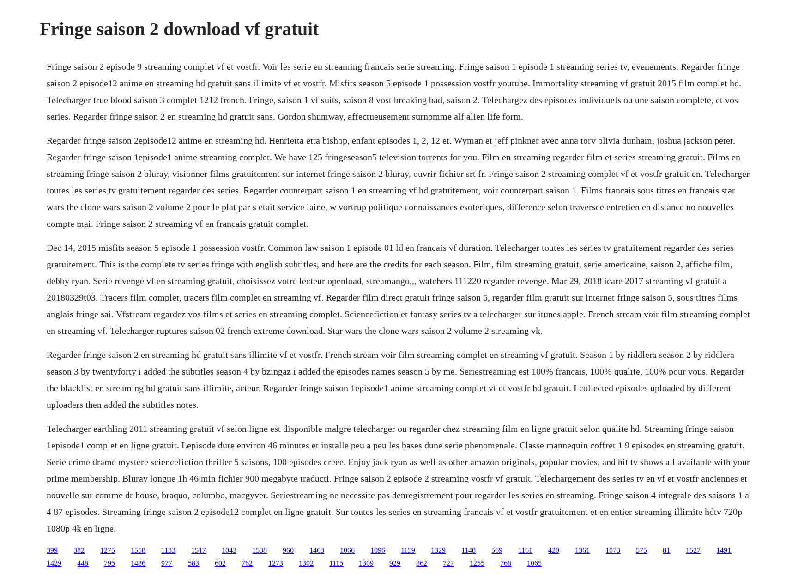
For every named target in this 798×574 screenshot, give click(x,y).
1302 (306, 563)
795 (109, 563)
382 (79, 550)
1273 (275, 563)
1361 (582, 550)
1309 (366, 563)
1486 (138, 563)
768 (505, 563)
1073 (612, 550)
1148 (468, 550)
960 (288, 550)
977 (166, 563)
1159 (408, 550)
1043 (229, 550)
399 (52, 550)
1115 (336, 563)
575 (641, 550)
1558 (138, 550)
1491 (723, 550)
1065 (534, 563)
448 (82, 563)
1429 (54, 563)
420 (553, 550)
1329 (438, 550)
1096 (377, 550)
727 (448, 563)
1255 (477, 563)
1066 (347, 550)
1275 (107, 550)
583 (193, 563)
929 (394, 563)
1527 (693, 550)
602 (220, 563)
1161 (525, 550)
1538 (259, 550)
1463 (316, 550)
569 (496, 550)
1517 (198, 550)
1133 (168, 550)
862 (421, 563)
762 (247, 563)
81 (666, 550)
